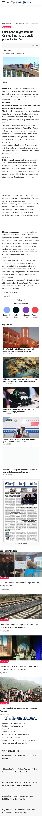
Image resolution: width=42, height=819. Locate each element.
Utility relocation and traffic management (17, 105)
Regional (4, 703)
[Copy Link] (17, 45)
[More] (24, 45)
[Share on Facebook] (7, 45)
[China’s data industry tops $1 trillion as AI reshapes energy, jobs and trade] (21, 397)
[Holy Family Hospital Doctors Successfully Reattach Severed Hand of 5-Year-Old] (21, 337)
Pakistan (6, 27)
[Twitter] (16, 312)
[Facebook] (6, 312)
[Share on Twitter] (10, 45)
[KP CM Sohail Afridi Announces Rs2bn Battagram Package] (21, 689)
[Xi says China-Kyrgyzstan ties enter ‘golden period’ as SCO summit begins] (21, 427)
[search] (38, 2)
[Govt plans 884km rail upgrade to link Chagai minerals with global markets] (21, 606)
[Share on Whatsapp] (14, 45)
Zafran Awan (7, 51)
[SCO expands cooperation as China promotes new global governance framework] (21, 457)
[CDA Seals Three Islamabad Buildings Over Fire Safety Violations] (21, 564)
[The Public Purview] (21, 2)
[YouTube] (5, 748)
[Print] (21, 45)
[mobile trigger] (4, 2)
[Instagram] (25, 312)
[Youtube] (35, 312)
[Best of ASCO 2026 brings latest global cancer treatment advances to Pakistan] (21, 647)
